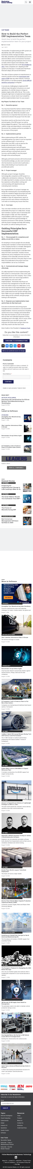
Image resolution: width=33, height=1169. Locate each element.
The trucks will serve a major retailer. (12, 873)
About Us (4, 1160)
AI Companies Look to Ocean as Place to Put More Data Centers (11, 446)
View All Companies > (16, 468)
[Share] (7, 345)
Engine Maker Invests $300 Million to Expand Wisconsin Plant (15, 769)
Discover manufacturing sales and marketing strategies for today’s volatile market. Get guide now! (16, 609)
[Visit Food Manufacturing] (12, 1086)
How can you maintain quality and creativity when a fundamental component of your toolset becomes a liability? (16, 973)
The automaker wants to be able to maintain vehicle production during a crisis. (16, 1007)
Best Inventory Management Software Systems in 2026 (10, 521)
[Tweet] (15, 345)
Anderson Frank (25, 328)
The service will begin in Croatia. (10, 639)
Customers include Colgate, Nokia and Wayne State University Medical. (16, 905)
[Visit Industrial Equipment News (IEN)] (20, 1086)
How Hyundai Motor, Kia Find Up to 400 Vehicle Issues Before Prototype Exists (15, 1035)
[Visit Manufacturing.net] (12, 1089)
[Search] (25, 2)
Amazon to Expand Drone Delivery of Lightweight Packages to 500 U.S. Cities (16, 803)
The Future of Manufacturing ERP (9, 509)
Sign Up (5, 1108)
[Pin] (19, 345)
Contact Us (12, 1160)
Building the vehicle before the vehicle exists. (14, 1038)
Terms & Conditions (9, 1162)
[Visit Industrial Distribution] (4, 1089)
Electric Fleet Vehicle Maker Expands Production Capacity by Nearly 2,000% (16, 901)
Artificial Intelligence (9, 397)
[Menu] (29, 2)
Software (5, 30)
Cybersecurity (6, 665)
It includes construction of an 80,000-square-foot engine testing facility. (15, 773)
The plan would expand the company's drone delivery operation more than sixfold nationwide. (16, 807)
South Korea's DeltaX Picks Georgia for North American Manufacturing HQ (15, 936)
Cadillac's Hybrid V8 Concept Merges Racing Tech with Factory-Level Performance (16, 734)
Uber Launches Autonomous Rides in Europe (12, 426)
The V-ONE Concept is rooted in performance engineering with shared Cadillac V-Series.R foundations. (14, 739)
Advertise (18, 1160)
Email (2, 1100)
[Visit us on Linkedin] (16, 1157)
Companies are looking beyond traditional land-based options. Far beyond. (16, 706)
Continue (8, 381)
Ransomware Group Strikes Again (12, 435)
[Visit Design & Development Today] (4, 1086)
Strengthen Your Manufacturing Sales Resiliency (11, 417)
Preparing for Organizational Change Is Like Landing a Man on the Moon (11, 487)
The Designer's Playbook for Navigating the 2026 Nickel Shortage (16, 968)
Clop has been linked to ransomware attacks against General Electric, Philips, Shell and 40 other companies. (16, 672)
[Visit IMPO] (29, 1086)
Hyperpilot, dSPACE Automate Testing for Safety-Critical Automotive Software (16, 836)
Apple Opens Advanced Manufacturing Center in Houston (16, 1066)
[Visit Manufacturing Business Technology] (20, 1089)
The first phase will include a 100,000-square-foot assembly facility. (15, 940)
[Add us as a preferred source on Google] (23, 345)
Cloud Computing (7, 698)
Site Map (17, 1164)
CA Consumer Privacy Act (23, 1162)
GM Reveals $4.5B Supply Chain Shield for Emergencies (14, 1003)
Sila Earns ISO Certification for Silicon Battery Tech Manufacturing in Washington (15, 401)
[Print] (3, 345)
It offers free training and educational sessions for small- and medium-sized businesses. (16, 1070)
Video (3, 999)
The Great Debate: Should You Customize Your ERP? (11, 497)
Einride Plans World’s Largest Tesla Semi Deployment (14, 870)
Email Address (7, 374)
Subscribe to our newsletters (16, 340)
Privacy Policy (27, 1160)
